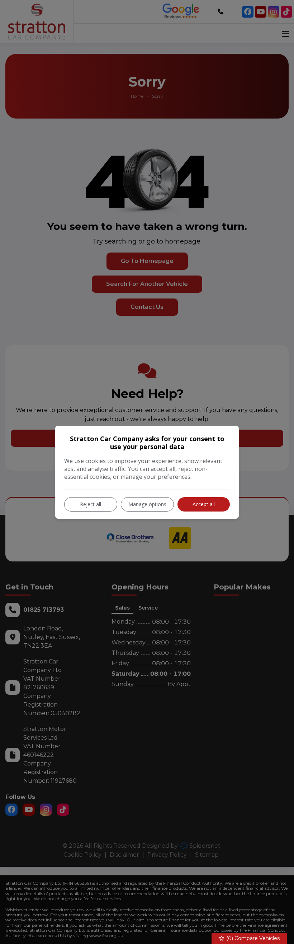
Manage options (147, 504)
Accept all (204, 504)
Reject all (90, 504)
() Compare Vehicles (252, 938)
